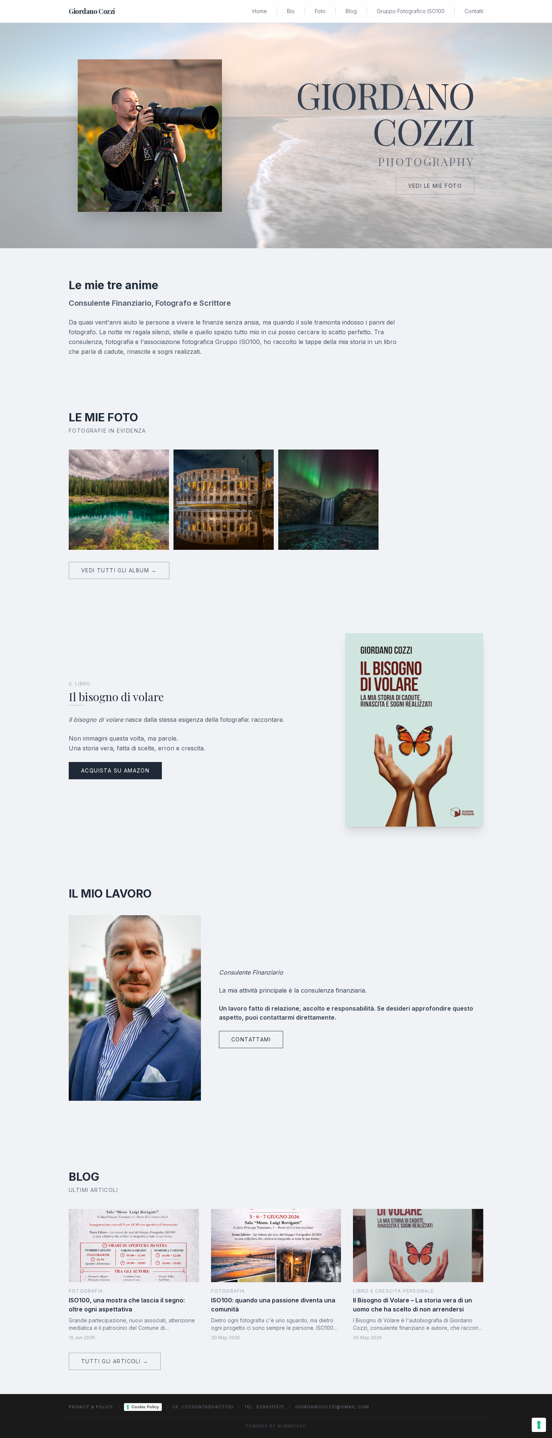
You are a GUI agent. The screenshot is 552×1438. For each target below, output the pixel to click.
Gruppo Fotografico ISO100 (411, 11)
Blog (351, 11)
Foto (320, 11)
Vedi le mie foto (435, 186)
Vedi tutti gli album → (119, 570)
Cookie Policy (145, 1406)
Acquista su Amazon (115, 770)
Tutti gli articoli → (114, 1361)
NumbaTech (292, 1426)
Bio (291, 11)
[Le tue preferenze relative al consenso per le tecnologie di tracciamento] (539, 1425)
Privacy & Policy (91, 1406)
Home (259, 11)
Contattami (251, 1039)
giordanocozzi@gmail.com (332, 1406)
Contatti (474, 11)
